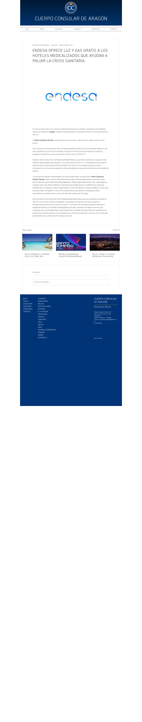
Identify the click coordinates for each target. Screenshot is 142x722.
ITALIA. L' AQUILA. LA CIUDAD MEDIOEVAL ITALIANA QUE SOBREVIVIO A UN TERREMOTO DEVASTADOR (104, 255)
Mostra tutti (116, 230)
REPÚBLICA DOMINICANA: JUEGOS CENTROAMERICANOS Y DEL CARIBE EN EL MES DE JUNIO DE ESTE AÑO (71, 255)
